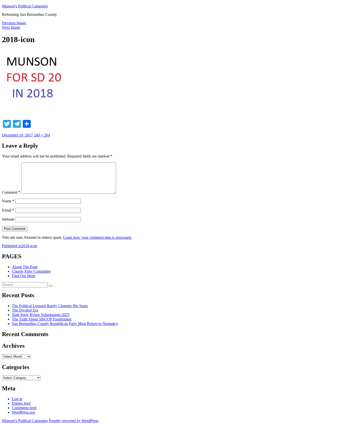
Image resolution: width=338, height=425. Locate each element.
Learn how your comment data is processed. (97, 237)
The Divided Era (25, 310)
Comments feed (24, 408)
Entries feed (21, 403)
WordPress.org (23, 412)
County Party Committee (31, 271)
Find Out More (23, 276)
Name (8, 201)
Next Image (11, 27)
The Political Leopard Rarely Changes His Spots (50, 306)
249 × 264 (42, 135)
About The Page (25, 267)
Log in (17, 399)
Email (8, 210)
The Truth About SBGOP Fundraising (42, 319)
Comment (11, 192)
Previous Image (14, 23)
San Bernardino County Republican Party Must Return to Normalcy (65, 323)
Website (8, 219)
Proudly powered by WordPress (73, 421)
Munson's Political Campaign (25, 6)
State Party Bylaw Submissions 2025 (41, 315)
